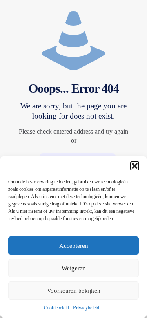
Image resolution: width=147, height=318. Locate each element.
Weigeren (74, 268)
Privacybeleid (86, 308)
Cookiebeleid (56, 308)
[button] (135, 166)
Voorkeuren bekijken (73, 290)
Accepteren (73, 246)
